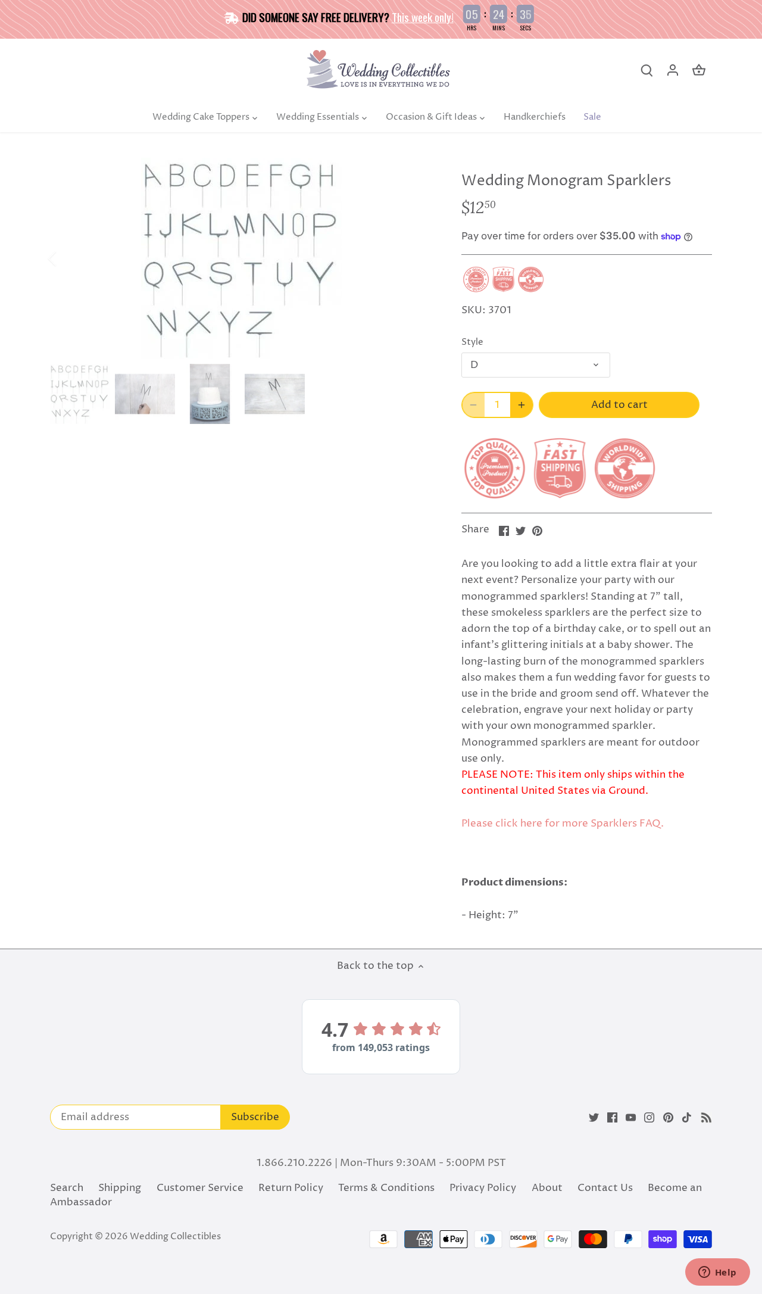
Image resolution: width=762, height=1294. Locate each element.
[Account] (673, 70)
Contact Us (605, 1188)
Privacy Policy (482, 1188)
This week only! (423, 17)
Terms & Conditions (386, 1188)
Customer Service (200, 1188)
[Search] (646, 70)
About (547, 1188)
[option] (241, 258)
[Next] (415, 258)
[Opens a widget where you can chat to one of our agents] (717, 1273)
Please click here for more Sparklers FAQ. (562, 823)
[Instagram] (649, 1118)
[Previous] (68, 258)
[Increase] (521, 404)
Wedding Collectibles (175, 1236)
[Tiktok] (687, 1118)
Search (66, 1188)
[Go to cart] (699, 70)
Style (472, 342)
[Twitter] (594, 1118)
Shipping (119, 1188)
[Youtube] (631, 1118)
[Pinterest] (668, 1118)
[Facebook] (612, 1118)
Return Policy (290, 1188)
